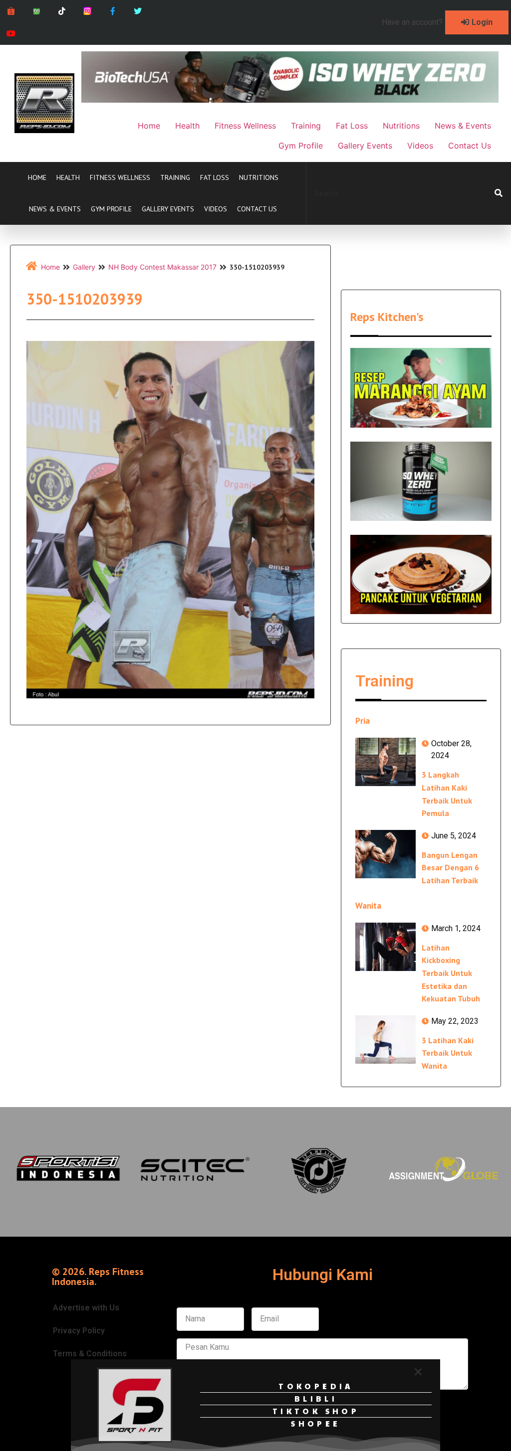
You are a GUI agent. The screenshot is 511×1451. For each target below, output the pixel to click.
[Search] (498, 193)
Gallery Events (168, 208)
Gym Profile (111, 208)
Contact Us (257, 208)
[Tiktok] (62, 11)
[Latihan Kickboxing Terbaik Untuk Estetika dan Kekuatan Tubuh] (385, 947)
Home (37, 177)
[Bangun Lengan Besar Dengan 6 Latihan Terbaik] (385, 854)
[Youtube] (11, 33)
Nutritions (258, 177)
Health (68, 177)
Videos (215, 208)
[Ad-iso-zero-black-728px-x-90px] (290, 100)
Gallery (84, 267)
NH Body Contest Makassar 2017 (162, 267)
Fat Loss (214, 177)
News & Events (55, 208)
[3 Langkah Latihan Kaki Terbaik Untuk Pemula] (385, 762)
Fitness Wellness (120, 177)
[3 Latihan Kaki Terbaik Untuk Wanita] (385, 1039)
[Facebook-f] (112, 11)
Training (175, 177)
